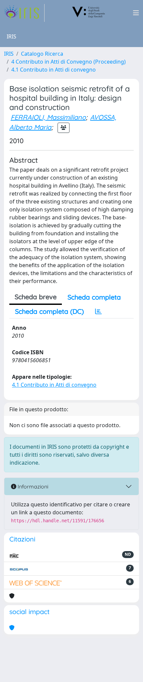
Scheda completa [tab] (94, 297)
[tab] (98, 311)
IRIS (9, 53)
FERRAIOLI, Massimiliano (48, 117)
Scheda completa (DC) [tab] (49, 311)
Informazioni (32, 486)
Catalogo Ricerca (42, 53)
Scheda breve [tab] (36, 297)
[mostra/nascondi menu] (136, 13)
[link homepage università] (89, 13)
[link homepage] (24, 13)
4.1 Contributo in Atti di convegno (53, 69)
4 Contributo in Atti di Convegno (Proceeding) (68, 61)
